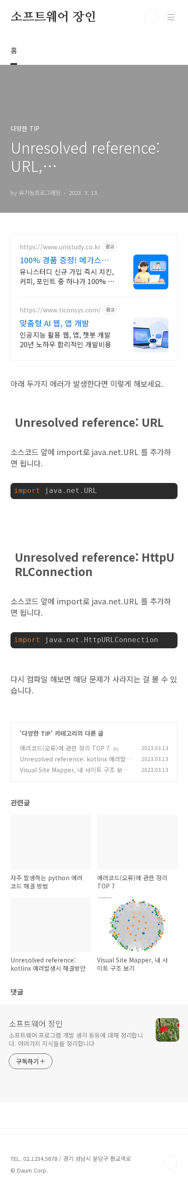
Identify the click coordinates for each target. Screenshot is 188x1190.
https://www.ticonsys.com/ (60, 310)
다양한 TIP (36, 733)
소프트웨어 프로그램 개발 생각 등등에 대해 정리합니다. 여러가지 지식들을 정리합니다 (76, 1039)
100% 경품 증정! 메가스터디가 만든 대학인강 (64, 260)
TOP (171, 1162)
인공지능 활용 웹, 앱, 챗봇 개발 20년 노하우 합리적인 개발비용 (65, 339)
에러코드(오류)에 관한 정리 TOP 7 (65, 748)
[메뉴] (171, 16)
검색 (151, 17)
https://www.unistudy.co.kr (60, 247)
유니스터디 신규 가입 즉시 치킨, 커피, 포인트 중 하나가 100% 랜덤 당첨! (67, 276)
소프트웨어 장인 (53, 17)
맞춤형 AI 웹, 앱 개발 (54, 323)
